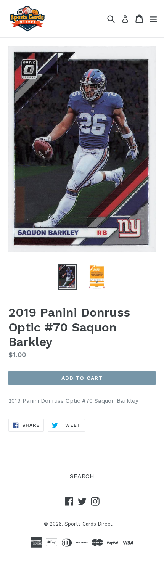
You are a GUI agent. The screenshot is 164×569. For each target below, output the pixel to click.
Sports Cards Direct (88, 524)
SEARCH (82, 476)
